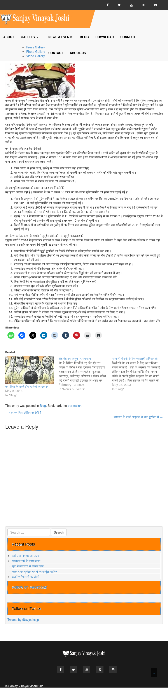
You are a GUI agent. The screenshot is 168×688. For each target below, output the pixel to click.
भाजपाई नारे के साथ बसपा (26, 561)
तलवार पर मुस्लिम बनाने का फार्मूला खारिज (35, 571)
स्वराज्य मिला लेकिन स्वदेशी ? (23, 412)
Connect (127, 37)
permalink (74, 405)
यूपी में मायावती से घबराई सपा (28, 566)
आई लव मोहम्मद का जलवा (26, 555)
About (8, 37)
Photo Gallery (35, 51)
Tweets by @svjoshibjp (23, 619)
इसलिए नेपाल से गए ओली (25, 576)
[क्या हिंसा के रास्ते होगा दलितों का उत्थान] (29, 370)
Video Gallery (35, 56)
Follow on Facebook (29, 587)
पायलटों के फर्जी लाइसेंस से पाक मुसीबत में (138, 417)
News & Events (60, 37)
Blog (84, 37)
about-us (78, 53)
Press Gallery (35, 47)
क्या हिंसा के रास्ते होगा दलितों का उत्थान (27, 386)
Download (104, 37)
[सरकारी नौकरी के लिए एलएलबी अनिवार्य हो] (138, 373)
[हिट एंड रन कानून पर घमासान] (85, 373)
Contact (55, 53)
